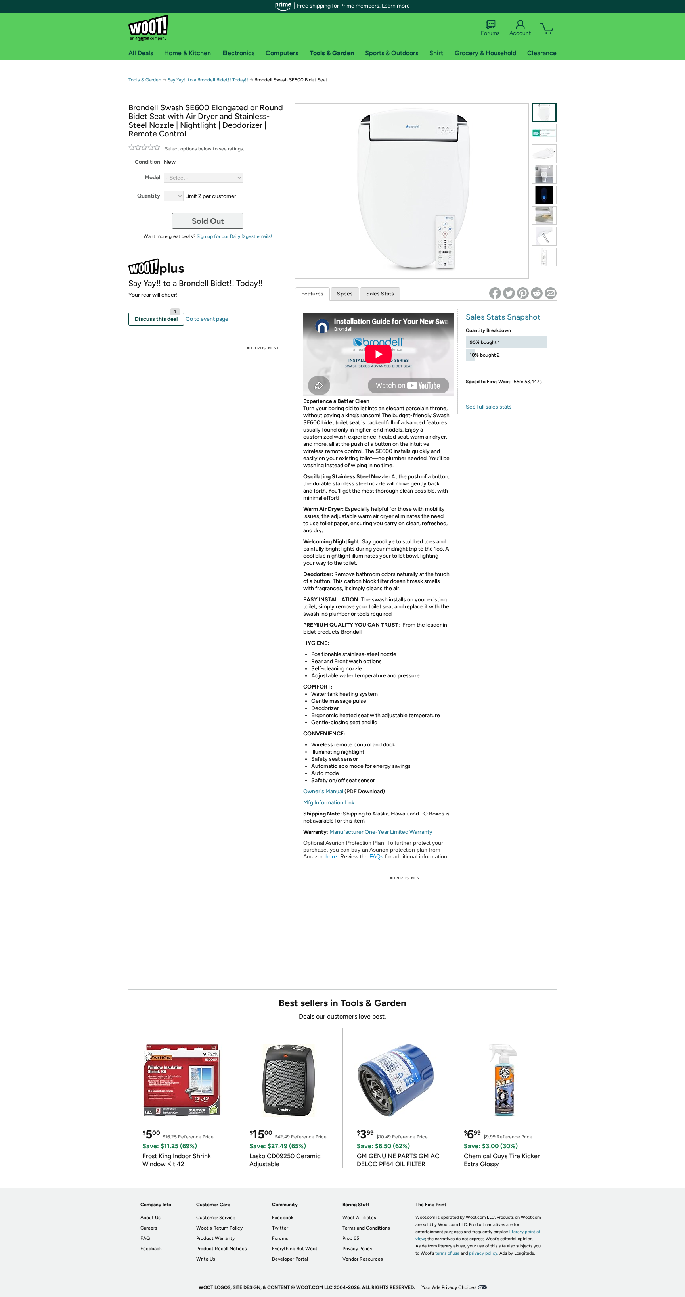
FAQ (145, 1238)
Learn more (396, 5)
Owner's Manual (323, 791)
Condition (147, 162)
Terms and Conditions (366, 1228)
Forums (490, 33)
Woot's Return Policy (219, 1228)
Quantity (148, 195)
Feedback (151, 1248)
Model (152, 177)
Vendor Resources (362, 1259)
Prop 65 (350, 1238)
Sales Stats (380, 293)
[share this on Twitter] (509, 293)
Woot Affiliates (359, 1217)
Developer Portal (290, 1259)
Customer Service (215, 1217)
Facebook (282, 1217)
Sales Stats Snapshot (503, 317)
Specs (345, 293)
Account (520, 33)
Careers (148, 1228)
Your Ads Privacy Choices (448, 1287)
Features (312, 293)
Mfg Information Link (328, 802)
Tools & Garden (144, 80)
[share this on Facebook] (495, 293)
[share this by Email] (551, 293)
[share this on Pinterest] (523, 293)
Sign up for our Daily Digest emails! (234, 236)
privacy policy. (483, 1253)
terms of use (447, 1253)
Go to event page (207, 319)
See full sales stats (489, 406)
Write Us (205, 1259)
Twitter (280, 1228)
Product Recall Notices (221, 1248)
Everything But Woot (295, 1248)
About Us (150, 1217)
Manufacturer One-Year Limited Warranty (380, 832)
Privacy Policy (357, 1248)
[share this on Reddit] (537, 293)
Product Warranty (215, 1238)
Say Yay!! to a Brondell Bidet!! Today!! (208, 80)
